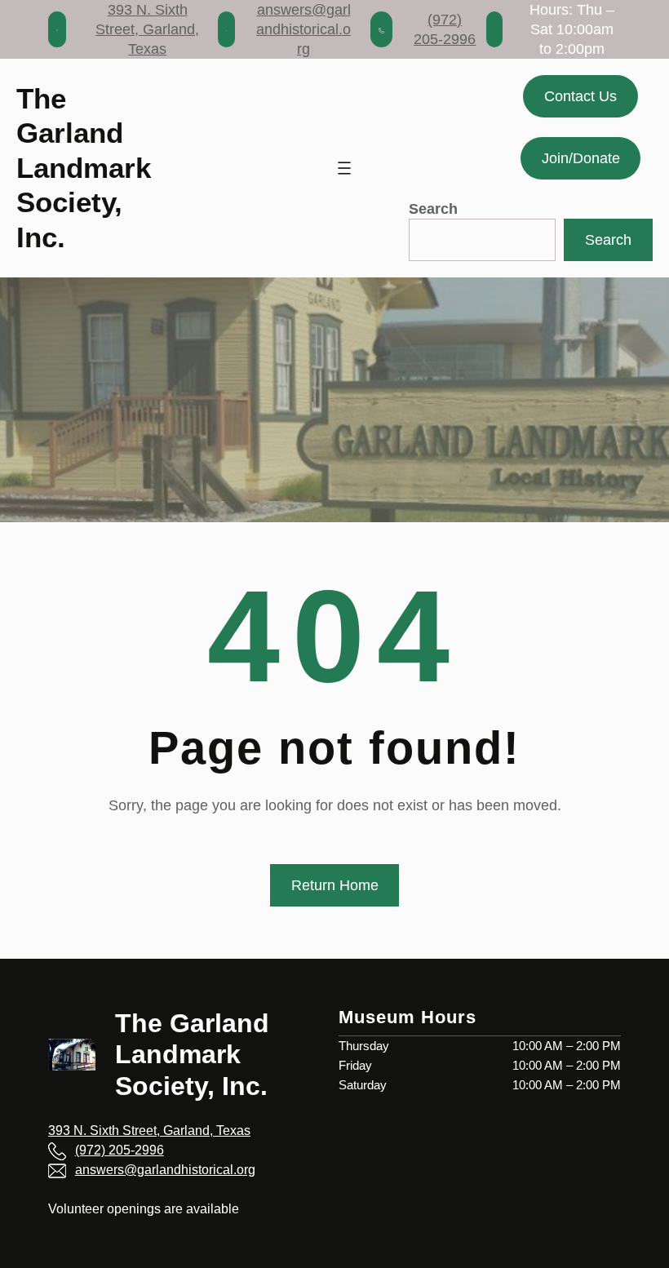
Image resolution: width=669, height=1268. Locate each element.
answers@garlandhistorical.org (303, 29)
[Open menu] (344, 168)
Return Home (335, 885)
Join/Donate (581, 158)
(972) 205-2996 (119, 1150)
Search (433, 209)
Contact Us (580, 96)
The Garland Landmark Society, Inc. (83, 167)
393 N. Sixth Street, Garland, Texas (147, 29)
